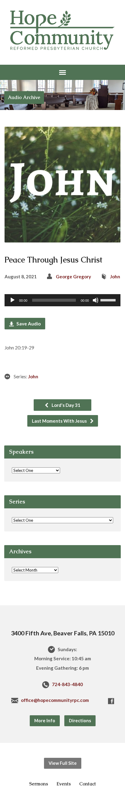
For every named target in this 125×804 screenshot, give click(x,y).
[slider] (108, 299)
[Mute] (96, 300)
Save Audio (28, 323)
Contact (87, 784)
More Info (44, 720)
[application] (62, 300)
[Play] (12, 300)
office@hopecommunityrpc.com (55, 700)
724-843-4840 (67, 684)
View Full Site (63, 763)
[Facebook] (111, 701)
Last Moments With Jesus (60, 421)
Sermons (38, 784)
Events (63, 784)
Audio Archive (24, 97)
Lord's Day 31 (65, 405)
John (115, 276)
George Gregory (73, 276)
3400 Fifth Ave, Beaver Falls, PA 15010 (62, 633)
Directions (80, 720)
